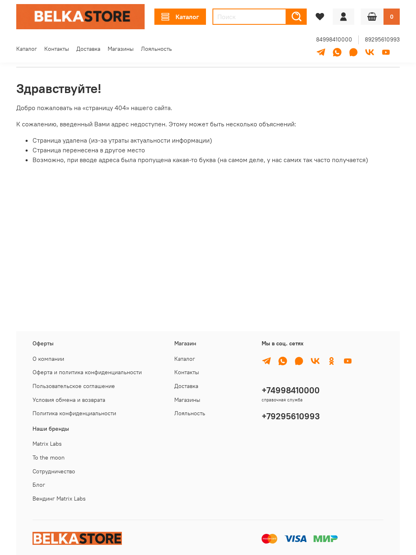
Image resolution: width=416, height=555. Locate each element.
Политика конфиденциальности (74, 413)
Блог (38, 484)
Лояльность (156, 48)
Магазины (121, 48)
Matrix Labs (47, 443)
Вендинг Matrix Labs (59, 498)
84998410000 (334, 39)
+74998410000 (291, 390)
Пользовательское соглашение (73, 386)
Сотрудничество (53, 471)
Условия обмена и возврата (68, 399)
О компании (48, 358)
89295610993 (382, 39)
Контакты (56, 48)
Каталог (187, 17)
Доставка (88, 48)
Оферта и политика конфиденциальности (87, 372)
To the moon (48, 457)
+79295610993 (291, 416)
